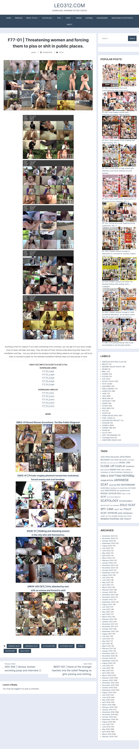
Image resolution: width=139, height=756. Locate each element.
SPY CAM (107, 509)
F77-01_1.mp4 (48, 371)
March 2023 (107, 587)
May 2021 (106, 641)
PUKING (128, 493)
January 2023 (107, 592)
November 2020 (108, 656)
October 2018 (107, 717)
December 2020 (108, 653)
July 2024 (106, 548)
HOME (8, 18)
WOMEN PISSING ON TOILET (122, 516)
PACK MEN (106, 408)
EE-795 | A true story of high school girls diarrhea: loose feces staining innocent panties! (118, 170)
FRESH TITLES (31, 18)
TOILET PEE (118, 509)
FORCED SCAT (14, 646)
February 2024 (107, 560)
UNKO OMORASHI (124, 513)
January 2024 (107, 563)
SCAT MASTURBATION (113, 497)
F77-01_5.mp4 (48, 384)
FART (119, 470)
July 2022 (106, 607)
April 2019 (106, 702)
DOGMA (105, 374)
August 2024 (107, 546)
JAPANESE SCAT (31, 646)
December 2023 (108, 565)
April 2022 (106, 614)
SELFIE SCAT (105, 505)
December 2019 (108, 683)
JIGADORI (112, 485)
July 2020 (106, 666)
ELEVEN (105, 376)
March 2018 (106, 734)
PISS (59, 18)
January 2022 (107, 622)
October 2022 (107, 600)
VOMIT (68, 18)
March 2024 (107, 558)
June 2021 (106, 639)
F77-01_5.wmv (48, 406)
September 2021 (108, 631)
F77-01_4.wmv (48, 403)
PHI (103, 411)
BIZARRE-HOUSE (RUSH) (111, 367)
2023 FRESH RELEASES (113, 463)
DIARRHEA (130, 466)
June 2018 (106, 727)
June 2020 (106, 668)
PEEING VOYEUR (108, 493)
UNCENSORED (102, 18)
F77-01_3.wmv (48, 399)
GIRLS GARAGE (108, 389)
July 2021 (106, 636)
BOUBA (105, 369)
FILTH (61, 52)
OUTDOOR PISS (49, 646)
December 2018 (108, 712)
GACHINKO (106, 386)
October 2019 (107, 688)
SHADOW (105, 423)
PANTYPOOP (110, 490)
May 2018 (106, 729)
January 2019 (107, 710)
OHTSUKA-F (107, 401)
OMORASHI (113, 488)
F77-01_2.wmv (48, 396)
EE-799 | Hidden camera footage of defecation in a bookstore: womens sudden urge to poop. (119, 253)
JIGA (104, 396)
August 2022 (107, 604)
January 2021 (107, 651)
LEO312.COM (69, 5)
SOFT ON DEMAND (109, 435)
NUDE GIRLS (105, 488)
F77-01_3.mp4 (48, 378)
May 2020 (106, 670)
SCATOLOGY (47, 18)
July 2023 (106, 578)
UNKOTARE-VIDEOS (109, 440)
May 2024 (106, 553)
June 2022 (106, 609)
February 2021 (107, 648)
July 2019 (106, 695)
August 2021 (107, 634)
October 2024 (107, 541)
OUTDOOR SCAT (66, 646)
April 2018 (106, 732)
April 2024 (106, 555)
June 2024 (106, 551)
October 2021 (107, 629)
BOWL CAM (124, 462)
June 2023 (106, 580)
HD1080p (89, 18)
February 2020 (107, 678)
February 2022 (107, 619)
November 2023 (108, 568)
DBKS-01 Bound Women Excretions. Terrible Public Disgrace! (48, 422)
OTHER (105, 406)
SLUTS (104, 433)
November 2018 (108, 714)
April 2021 (106, 644)
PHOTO (105, 413)
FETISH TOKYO (108, 381)
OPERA (105, 403)
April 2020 (106, 673)
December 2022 (108, 595)
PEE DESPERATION (123, 490)
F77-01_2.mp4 (48, 374)
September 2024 (108, 543)
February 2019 (107, 707)
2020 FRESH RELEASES (118, 460)
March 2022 (107, 617)
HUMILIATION (107, 480)
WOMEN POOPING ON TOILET (116, 519)
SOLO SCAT (24, 651)
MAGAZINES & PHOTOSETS (122, 18)
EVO (103, 379)
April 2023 (106, 585)
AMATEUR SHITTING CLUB (112, 362)
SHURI (104, 430)
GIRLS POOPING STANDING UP (121, 472)
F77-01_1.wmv (48, 393)
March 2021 (106, 646)
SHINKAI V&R (107, 428)
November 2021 (108, 626)
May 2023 (106, 582)
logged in (18, 689)
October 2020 (107, 658)
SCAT (103, 496)
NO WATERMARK (126, 484)
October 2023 (107, 570)
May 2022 (106, 612)
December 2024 (108, 536)
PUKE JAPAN (107, 418)
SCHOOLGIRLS (125, 501)
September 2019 (108, 690)
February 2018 (107, 737)
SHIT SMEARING (114, 505)
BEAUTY (105, 364)
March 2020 (107, 675)
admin (33, 52)
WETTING (108, 516)
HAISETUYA (106, 391)
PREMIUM (18, 18)
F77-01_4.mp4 (48, 381)
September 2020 (108, 661)
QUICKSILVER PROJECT (111, 420)
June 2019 (106, 697)
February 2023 (107, 590)
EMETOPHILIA (105, 470)
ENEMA (79, 18)
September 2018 (108, 719)
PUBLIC (81, 646)
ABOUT (69, 24)
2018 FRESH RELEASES (110, 457)
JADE (104, 394)
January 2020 (107, 680)
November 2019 (108, 685)
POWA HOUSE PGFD (110, 416)
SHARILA (105, 425)
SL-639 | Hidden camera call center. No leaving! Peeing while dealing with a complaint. (117, 284)
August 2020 (107, 663)
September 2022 (108, 602)
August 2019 (107, 692)
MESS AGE (106, 398)
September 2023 (108, 573)
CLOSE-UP (107, 466)
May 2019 (106, 700)
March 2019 (106, 705)
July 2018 (106, 724)
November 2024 (108, 538)
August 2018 (107, 722)
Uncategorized (108, 438)
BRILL (104, 372)
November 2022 (108, 597)
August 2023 (107, 575)
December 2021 (108, 624)
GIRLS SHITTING (111, 475)
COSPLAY (120, 466)
